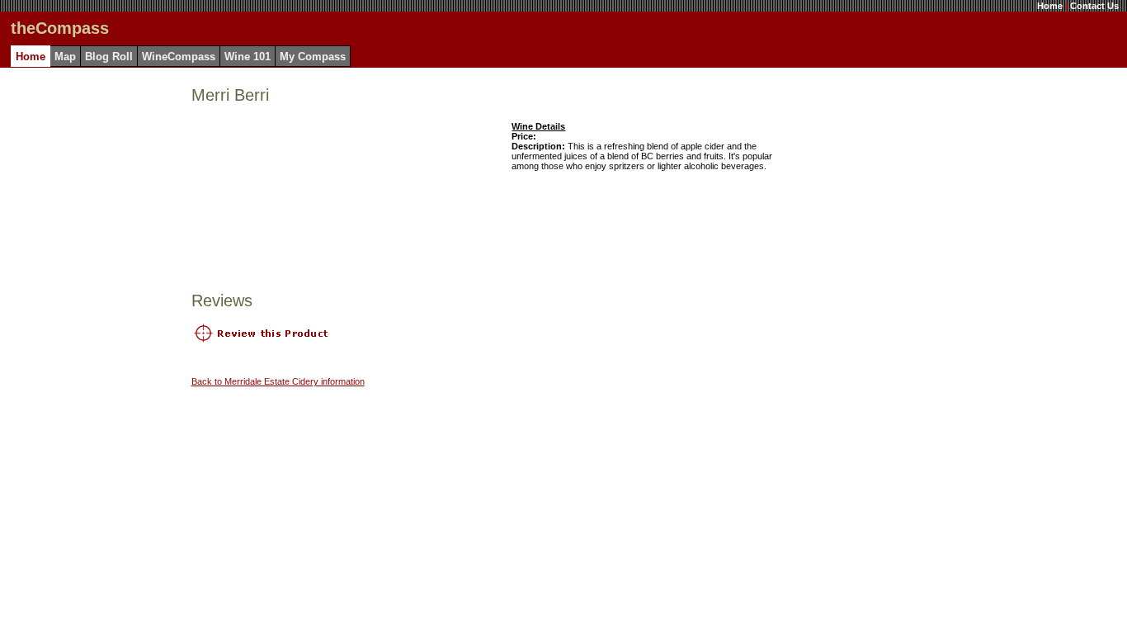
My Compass (313, 56)
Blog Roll (109, 56)
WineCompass (178, 56)
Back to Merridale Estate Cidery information (278, 381)
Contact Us (1094, 6)
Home (1050, 6)
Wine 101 (247, 56)
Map (65, 56)
